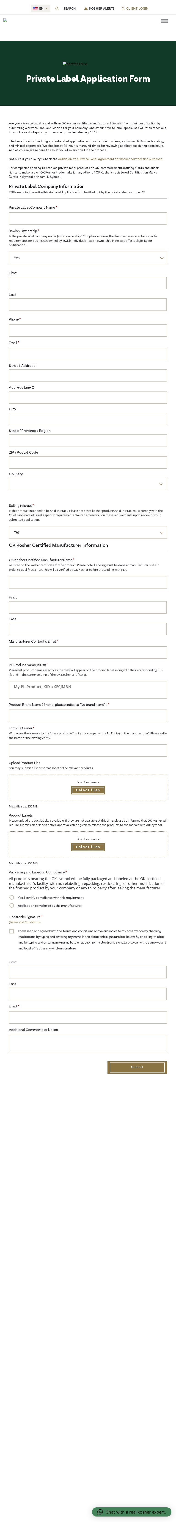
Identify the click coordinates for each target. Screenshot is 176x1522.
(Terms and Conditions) (25, 922)
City (12, 409)
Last (13, 295)
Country (16, 474)
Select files (88, 790)
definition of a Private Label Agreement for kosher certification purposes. (110, 159)
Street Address (22, 366)
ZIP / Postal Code (23, 452)
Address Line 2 (21, 387)
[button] (131, 1512)
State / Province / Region (30, 431)
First (13, 273)
